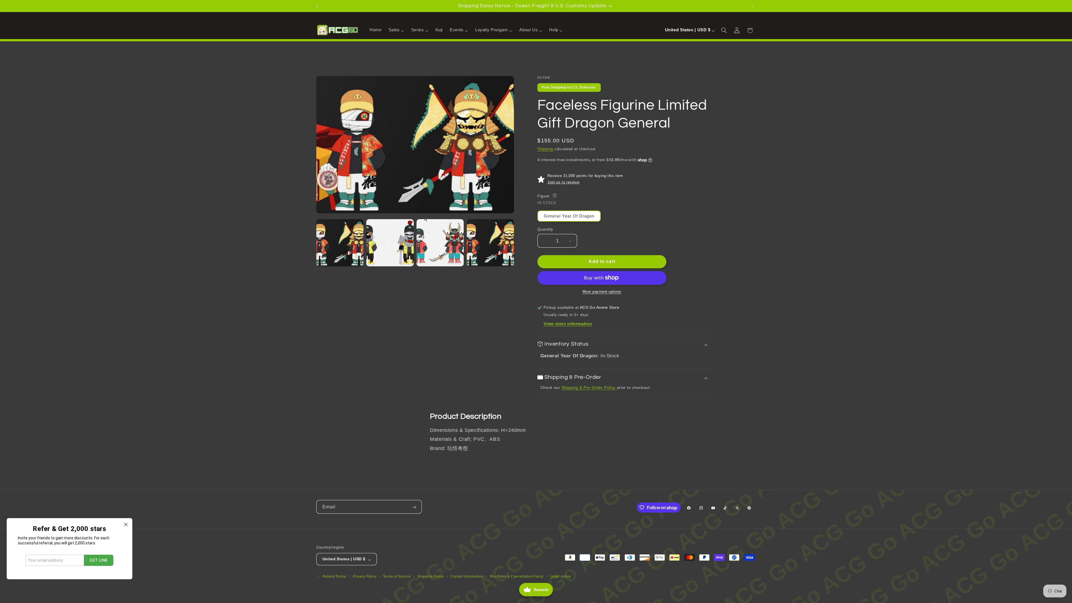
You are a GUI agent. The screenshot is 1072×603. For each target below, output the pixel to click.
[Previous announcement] (318, 5)
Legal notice (560, 576)
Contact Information (466, 576)
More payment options (602, 292)
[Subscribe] (414, 507)
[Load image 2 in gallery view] (389, 242)
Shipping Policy (430, 576)
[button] (396, 30)
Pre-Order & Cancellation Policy (517, 576)
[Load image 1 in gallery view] (339, 242)
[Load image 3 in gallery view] (440, 242)
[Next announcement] (754, 5)
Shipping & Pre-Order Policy (588, 387)
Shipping (545, 149)
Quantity (545, 229)
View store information (568, 324)
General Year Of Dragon (569, 216)
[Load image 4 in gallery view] (490, 242)
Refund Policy (334, 576)
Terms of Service (397, 576)
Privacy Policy (365, 576)
